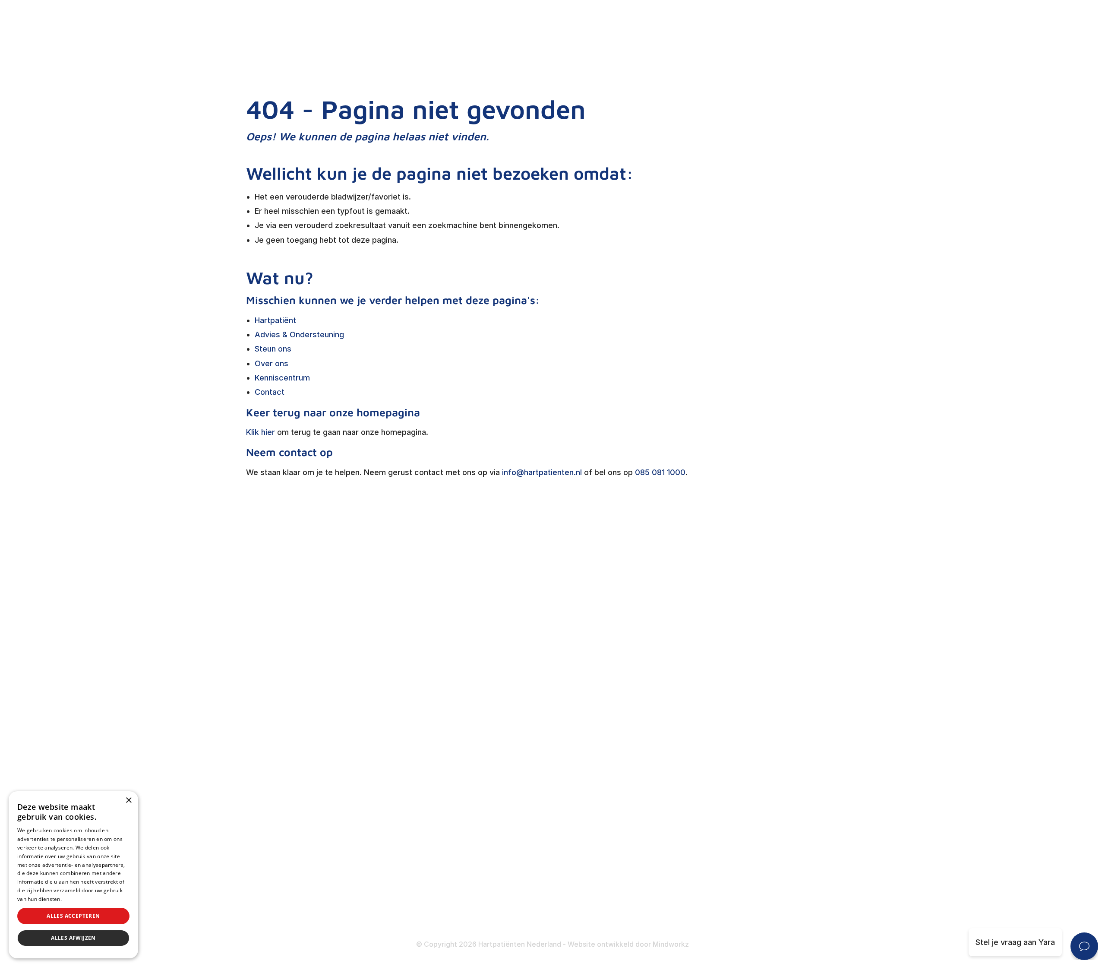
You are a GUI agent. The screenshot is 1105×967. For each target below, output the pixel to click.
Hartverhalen (478, 744)
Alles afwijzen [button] (73, 938)
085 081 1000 (660, 472)
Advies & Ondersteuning (299, 334)
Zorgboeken (477, 795)
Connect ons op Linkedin (319, 870)
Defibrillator (685, 763)
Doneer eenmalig (486, 865)
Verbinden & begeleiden (499, 693)
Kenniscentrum (282, 377)
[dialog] (73, 874)
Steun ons (273, 348)
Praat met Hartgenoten (497, 762)
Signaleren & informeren (499, 677)
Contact (269, 391)
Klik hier (260, 432)
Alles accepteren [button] (73, 915)
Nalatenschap (480, 899)
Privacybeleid (80, 899)
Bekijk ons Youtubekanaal (320, 914)
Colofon (678, 867)
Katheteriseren (691, 797)
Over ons (271, 363)
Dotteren (680, 814)
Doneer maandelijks (491, 882)
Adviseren (473, 711)
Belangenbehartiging (492, 660)
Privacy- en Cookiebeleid (709, 900)
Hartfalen (680, 711)
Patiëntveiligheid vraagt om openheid (523, 727)
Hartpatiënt (275, 320)
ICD (669, 780)
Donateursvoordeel (490, 848)
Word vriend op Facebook (321, 826)
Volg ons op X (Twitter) (317, 848)
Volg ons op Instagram (315, 892)
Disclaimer (682, 883)
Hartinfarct (683, 660)
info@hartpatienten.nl (542, 472)
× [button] (128, 800)
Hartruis (677, 677)
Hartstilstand (686, 693)
